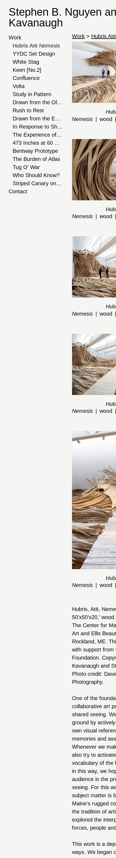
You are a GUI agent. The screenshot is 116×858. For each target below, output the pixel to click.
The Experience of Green (38, 135)
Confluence (26, 78)
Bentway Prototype (35, 151)
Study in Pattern (32, 94)
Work (15, 37)
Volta (19, 86)
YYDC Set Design (34, 54)
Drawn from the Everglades (38, 118)
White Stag (26, 62)
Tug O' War (26, 167)
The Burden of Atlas (36, 159)
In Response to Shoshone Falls (38, 127)
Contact (18, 191)
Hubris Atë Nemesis (36, 46)
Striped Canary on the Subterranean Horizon (38, 183)
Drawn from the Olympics (38, 102)
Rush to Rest (28, 110)
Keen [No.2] (27, 70)
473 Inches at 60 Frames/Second (38, 143)
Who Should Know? (36, 175)
